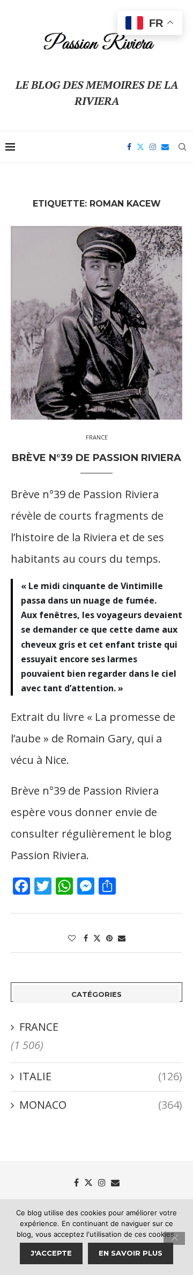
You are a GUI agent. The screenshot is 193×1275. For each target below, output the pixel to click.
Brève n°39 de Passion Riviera (96, 458)
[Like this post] (72, 938)
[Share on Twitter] (97, 938)
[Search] (182, 146)
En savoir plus (130, 1253)
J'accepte (51, 1253)
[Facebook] (129, 146)
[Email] (165, 146)
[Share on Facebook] (86, 938)
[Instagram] (153, 146)
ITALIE (100, 1076)
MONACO (100, 1104)
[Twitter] (140, 146)
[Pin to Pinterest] (109, 938)
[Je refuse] (174, 1238)
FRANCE (38, 1026)
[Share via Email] (121, 938)
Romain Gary (99, 738)
